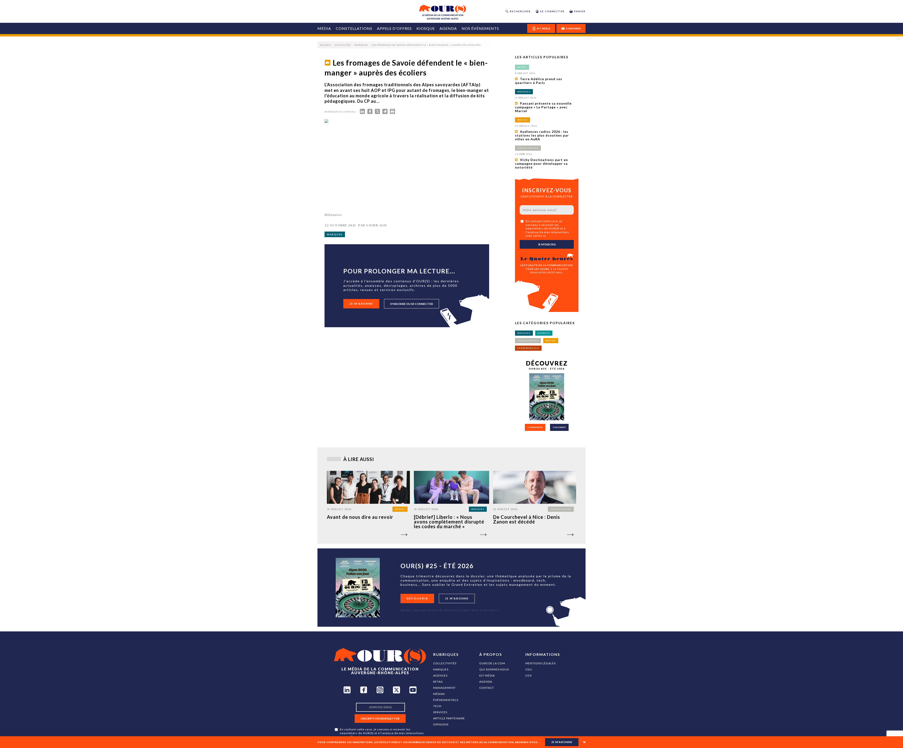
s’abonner (559, 427)
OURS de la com (492, 663)
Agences (440, 675)
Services (440, 712)
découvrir (417, 598)
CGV (528, 675)
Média (324, 28)
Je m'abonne (361, 303)
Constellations (354, 28)
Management (444, 687)
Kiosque (425, 28)
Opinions (440, 724)
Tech (437, 706)
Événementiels (445, 700)
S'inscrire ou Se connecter (411, 304)
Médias (439, 694)
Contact (486, 687)
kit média (544, 28)
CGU (528, 669)
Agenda (448, 28)
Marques (440, 669)
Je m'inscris (547, 244)
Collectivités (444, 663)
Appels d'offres (394, 28)
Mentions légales (540, 663)
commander (535, 427)
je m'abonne (561, 742)
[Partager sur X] (377, 112)
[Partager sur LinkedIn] (362, 112)
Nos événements (480, 28)
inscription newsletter (380, 718)
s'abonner (573, 28)
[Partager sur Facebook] (369, 112)
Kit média (487, 675)
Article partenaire (449, 718)
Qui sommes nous (494, 669)
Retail (438, 681)
